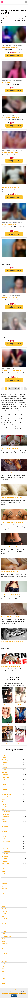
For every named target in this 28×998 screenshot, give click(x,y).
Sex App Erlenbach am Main (10, 666)
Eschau (4, 769)
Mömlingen (5, 779)
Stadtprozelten (6, 841)
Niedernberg (5, 799)
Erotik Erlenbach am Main (9, 571)
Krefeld (3, 946)
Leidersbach (5, 789)
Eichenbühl (5, 826)
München (3, 873)
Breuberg (4, 772)
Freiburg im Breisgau (6, 958)
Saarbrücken (4, 981)
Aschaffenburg (6, 851)
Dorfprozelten (5, 821)
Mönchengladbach (6, 936)
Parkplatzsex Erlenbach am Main (12, 641)
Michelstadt (5, 848)
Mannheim (4, 918)
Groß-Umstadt (6, 839)
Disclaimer (24, 993)
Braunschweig (5, 943)
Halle (2, 948)
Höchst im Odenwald (7, 792)
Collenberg (5, 804)
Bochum (3, 908)
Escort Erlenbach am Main (10, 448)
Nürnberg (3, 903)
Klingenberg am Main (7, 755)
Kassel (3, 973)
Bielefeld (3, 913)
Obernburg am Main (7, 760)
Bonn (2, 916)
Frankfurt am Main (6, 878)
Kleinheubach (5, 787)
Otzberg (4, 834)
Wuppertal (4, 911)
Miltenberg (5, 809)
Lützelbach (5, 764)
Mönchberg (5, 774)
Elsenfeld (4, 757)
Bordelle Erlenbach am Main (10, 594)
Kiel (2, 951)
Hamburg (3, 871)
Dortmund (4, 883)
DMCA (20, 993)
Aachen (3, 938)
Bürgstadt (4, 802)
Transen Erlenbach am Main (10, 617)
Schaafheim (5, 831)
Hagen (3, 971)
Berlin (2, 869)
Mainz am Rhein (5, 976)
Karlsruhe (4, 921)
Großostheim (5, 816)
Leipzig (3, 901)
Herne (3, 983)
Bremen (3, 891)
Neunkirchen (5, 863)
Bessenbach (5, 856)
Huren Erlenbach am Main (9, 473)
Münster (3, 931)
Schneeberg (5, 853)
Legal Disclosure (5, 993)
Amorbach (4, 846)
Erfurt (2, 966)
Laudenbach (5, 762)
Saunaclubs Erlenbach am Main (11, 497)
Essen (3, 886)
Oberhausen (4, 961)
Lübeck (3, 963)
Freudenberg (5, 814)
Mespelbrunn (5, 819)
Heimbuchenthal (6, 811)
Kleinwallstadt (5, 777)
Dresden (3, 906)
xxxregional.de (16, 989)
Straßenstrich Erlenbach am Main (12, 547)
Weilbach (4, 824)
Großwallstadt (5, 782)
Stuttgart (3, 881)
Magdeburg (4, 953)
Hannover (4, 893)
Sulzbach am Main (7, 794)
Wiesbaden (4, 923)
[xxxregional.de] (2, 2)
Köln (2, 876)
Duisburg (3, 898)
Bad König (4, 806)
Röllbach (4, 767)
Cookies (16, 993)
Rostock (3, 968)
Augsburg (4, 933)
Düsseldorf (4, 888)
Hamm (3, 978)
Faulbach (4, 858)
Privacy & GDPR (12, 993)
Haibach (4, 844)
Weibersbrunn (5, 861)
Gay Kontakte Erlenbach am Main (12, 522)
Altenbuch (4, 836)
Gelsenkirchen (5, 928)
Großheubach (5, 784)
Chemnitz (3, 941)
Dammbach (5, 797)
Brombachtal (5, 829)
